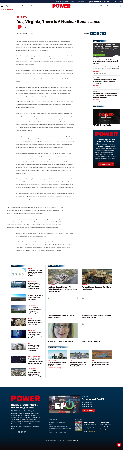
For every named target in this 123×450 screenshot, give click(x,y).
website (36, 250)
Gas (29, 343)
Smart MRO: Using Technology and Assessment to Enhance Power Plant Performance (105, 81)
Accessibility (63, 432)
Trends (30, 268)
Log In (118, 6)
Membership (60, 422)
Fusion (30, 318)
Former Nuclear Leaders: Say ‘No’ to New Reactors (96, 288)
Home (3, 9)
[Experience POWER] (95, 2)
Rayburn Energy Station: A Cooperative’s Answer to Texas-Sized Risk (78, 364)
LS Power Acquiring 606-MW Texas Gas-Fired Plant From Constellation (34, 347)
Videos (96, 106)
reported (36, 113)
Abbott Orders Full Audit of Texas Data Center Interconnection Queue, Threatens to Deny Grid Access (35, 361)
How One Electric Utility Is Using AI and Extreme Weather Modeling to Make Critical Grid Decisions (105, 95)
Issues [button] (33, 6)
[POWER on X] (21, 432)
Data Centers (32, 281)
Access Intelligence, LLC (57, 440)
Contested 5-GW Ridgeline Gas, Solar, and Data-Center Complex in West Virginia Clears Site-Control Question (34, 287)
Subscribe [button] (110, 6)
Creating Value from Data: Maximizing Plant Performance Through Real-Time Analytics (105, 61)
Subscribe (91, 432)
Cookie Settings (53, 432)
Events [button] (18, 6)
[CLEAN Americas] (118, 2)
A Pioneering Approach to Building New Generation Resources (100, 364)
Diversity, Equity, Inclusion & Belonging (60, 428)
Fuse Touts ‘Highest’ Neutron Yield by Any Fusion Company (35, 322)
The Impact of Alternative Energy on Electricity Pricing (62, 316)
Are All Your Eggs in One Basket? (61, 341)
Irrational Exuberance (91, 341)
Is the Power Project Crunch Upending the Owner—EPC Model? (57, 364)
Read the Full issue (54, 368)
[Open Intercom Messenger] (119, 445)
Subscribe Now (105, 164)
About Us (51, 424)
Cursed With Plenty (52, 73)
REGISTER (95, 71)
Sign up (102, 430)
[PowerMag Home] (61, 6)
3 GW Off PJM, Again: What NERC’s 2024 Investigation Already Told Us (35, 335)
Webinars (97, 41)
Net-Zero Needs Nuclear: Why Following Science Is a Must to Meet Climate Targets (62, 289)
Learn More (87, 411)
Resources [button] (25, 6)
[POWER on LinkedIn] (25, 432)
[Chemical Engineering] (81, 2)
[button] (2, 5)
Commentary (10, 9)
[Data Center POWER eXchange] (108, 2)
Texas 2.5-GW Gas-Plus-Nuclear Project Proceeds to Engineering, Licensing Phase (35, 311)
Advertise (103, 6)
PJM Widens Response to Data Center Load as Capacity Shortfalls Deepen (35, 272)
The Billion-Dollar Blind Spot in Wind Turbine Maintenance (35, 297)
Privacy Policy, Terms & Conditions (58, 426)
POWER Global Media (102, 125)
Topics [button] (11, 6)
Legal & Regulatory (34, 356)
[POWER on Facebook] (18, 432)
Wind (29, 294)
